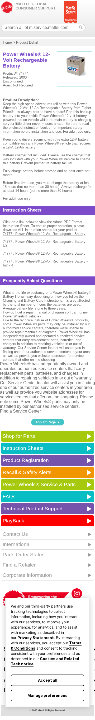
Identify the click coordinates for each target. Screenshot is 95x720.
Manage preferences (47, 695)
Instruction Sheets (23, 448)
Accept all (47, 680)
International (17, 544)
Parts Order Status (24, 554)
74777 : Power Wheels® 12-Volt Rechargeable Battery (44, 234)
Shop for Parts (19, 436)
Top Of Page (46, 422)
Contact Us (15, 534)
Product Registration (26, 460)
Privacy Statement (35, 637)
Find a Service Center (20, 411)
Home (7, 42)
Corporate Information (27, 575)
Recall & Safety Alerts (27, 472)
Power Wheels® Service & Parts (39, 484)
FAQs (9, 496)
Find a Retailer (19, 565)
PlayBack (13, 520)
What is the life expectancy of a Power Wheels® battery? (47, 293)
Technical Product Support (33, 508)
